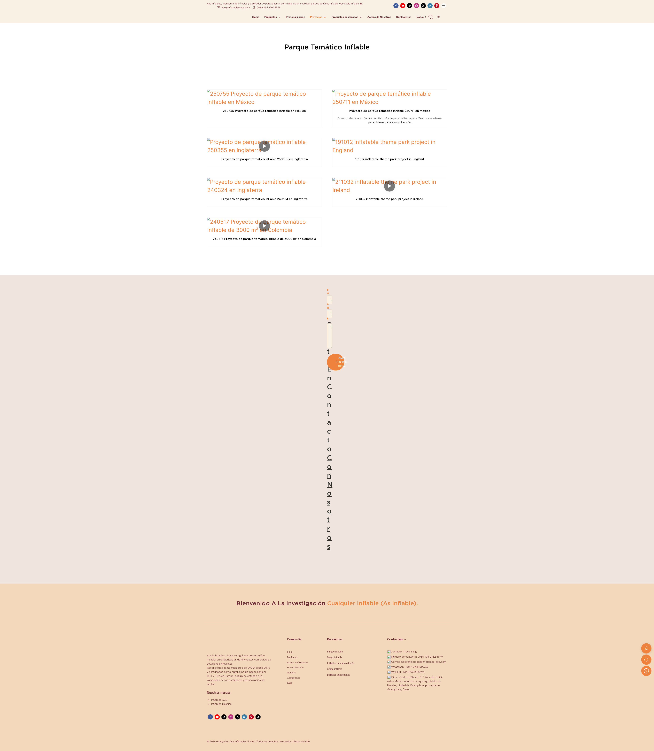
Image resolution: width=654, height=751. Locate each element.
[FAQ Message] (646, 670)
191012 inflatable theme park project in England (389, 159)
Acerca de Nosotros (297, 662)
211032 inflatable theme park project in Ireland (389, 198)
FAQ (289, 682)
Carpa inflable (334, 668)
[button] (425, 17)
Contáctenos (293, 677)
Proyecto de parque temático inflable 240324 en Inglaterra (264, 198)
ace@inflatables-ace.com (236, 7)
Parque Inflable (335, 651)
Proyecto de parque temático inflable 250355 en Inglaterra (264, 159)
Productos (292, 657)
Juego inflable (334, 657)
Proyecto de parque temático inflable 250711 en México (389, 110)
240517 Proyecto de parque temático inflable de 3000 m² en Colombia (264, 238)
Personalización (295, 667)
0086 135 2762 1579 (268, 7)
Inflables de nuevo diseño (340, 663)
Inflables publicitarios (338, 674)
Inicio (290, 652)
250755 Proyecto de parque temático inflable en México (264, 110)
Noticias (291, 672)
